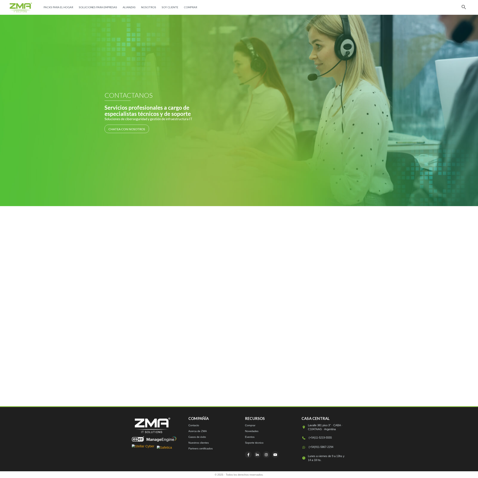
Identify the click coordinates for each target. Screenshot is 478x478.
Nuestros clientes (198, 442)
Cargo (256, 278)
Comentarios (260, 339)
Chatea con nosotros (126, 129)
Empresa (258, 266)
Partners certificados (200, 448)
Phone (256, 358)
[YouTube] (169, 358)
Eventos (249, 436)
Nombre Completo (264, 254)
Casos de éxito (197, 436)
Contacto (193, 425)
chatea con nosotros (194, 338)
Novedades (251, 431)
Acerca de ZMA (197, 431)
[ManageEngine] (161, 439)
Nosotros (148, 7)
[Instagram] (159, 358)
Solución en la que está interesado (273, 315)
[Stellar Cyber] (143, 447)
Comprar (190, 7)
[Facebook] (140, 358)
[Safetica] (164, 448)
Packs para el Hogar (58, 7)
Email (256, 303)
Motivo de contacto (264, 327)
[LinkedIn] (149, 358)
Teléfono (258, 290)
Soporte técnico (254, 442)
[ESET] (138, 439)
